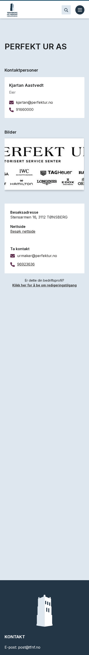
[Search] (66, 9)
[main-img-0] (44, 164)
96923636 (26, 264)
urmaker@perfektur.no (37, 255)
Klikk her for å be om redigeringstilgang (44, 285)
